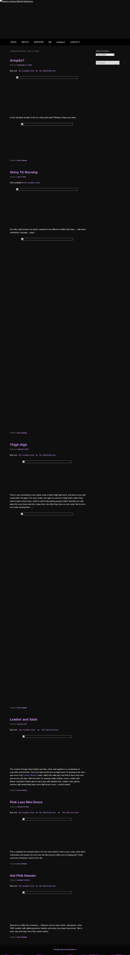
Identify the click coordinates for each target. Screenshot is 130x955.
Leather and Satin (23, 719)
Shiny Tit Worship (24, 172)
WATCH (25, 42)
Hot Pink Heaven (23, 875)
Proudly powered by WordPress (65, 949)
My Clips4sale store (47, 71)
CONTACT (75, 42)
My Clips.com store (70, 812)
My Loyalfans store (27, 71)
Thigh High (18, 445)
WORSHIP (39, 42)
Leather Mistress (30, 775)
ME (50, 42)
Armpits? (17, 60)
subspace (60, 42)
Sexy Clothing (22, 160)
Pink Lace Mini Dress (26, 802)
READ (14, 42)
